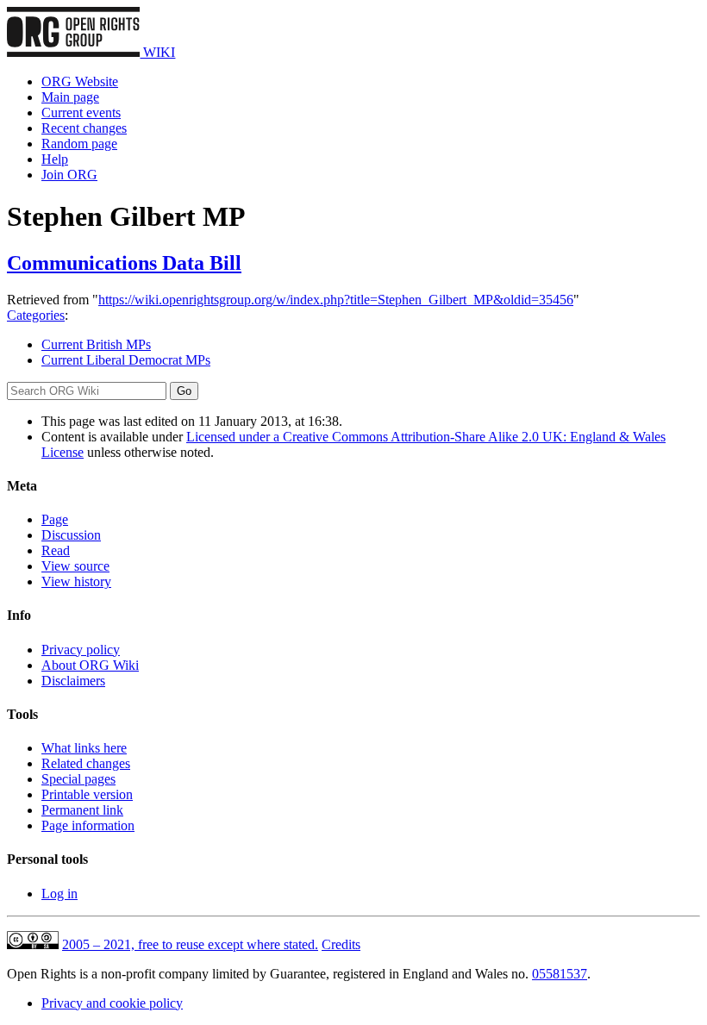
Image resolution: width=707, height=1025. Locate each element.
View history (76, 581)
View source (75, 566)
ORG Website (79, 81)
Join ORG (69, 174)
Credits (341, 944)
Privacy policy (80, 649)
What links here (84, 748)
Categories (36, 315)
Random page (79, 143)
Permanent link (82, 810)
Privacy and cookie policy (112, 1003)
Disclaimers (73, 680)
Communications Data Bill (124, 263)
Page (54, 519)
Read (55, 550)
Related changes (85, 763)
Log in (59, 893)
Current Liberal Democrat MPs (125, 360)
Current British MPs (96, 344)
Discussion (71, 535)
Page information (88, 825)
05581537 (559, 973)
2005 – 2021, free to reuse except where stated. (190, 944)
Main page (70, 97)
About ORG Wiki (90, 665)
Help (54, 159)
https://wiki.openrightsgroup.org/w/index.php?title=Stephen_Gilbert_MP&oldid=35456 (335, 299)
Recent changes (84, 128)
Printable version (87, 794)
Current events (81, 112)
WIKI (157, 52)
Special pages (78, 779)
